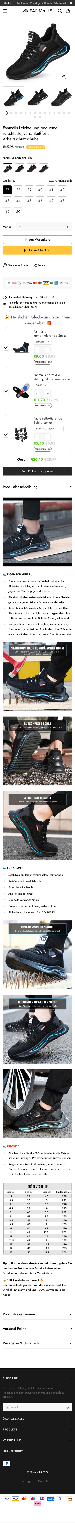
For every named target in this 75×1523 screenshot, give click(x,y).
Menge (7, 227)
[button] (37, 350)
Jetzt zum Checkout (37, 250)
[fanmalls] (37, 11)
